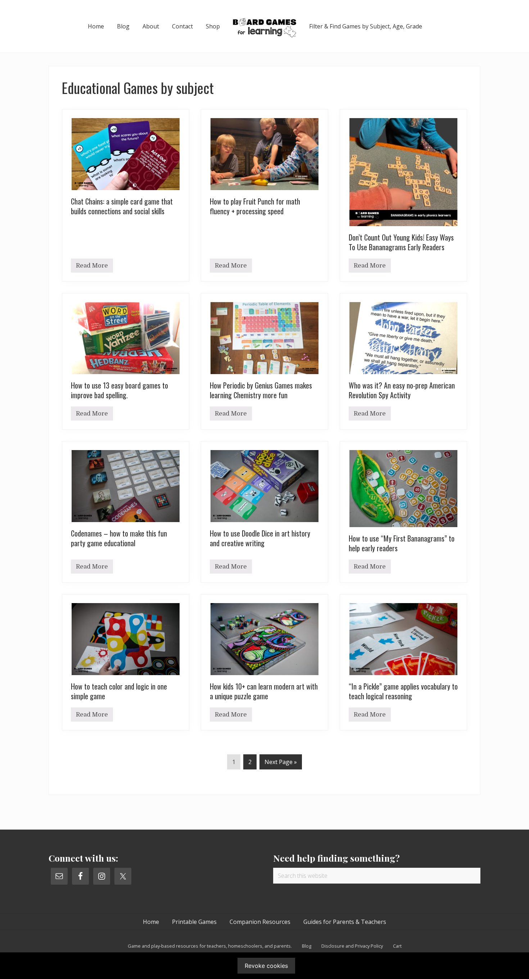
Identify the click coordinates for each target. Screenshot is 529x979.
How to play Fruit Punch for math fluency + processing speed (255, 206)
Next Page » (280, 763)
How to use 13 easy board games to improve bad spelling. (119, 390)
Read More (92, 267)
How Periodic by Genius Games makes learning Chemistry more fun (261, 390)
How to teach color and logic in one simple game (119, 691)
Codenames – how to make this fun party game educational (119, 538)
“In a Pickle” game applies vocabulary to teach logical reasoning (403, 691)
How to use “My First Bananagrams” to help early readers (402, 543)
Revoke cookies (266, 965)
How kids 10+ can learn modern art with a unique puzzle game (264, 691)
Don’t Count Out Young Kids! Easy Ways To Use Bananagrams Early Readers (401, 242)
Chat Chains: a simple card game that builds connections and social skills (122, 206)
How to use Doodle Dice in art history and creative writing (260, 538)
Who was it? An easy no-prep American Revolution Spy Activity (402, 390)
